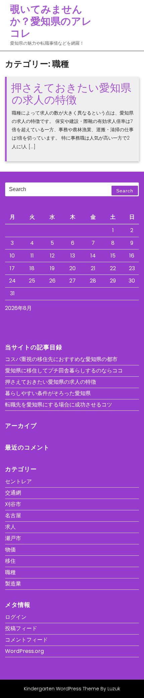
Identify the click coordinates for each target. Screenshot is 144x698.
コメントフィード (26, 640)
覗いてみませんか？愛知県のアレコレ (51, 21)
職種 (10, 572)
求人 (10, 527)
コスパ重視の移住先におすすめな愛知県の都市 (61, 359)
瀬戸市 (13, 538)
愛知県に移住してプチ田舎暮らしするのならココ (64, 370)
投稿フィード (21, 628)
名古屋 (13, 515)
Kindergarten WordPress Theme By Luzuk (72, 688)
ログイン (15, 617)
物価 (10, 549)
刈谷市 (13, 504)
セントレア (18, 481)
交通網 (13, 493)
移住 (10, 561)
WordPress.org (24, 651)
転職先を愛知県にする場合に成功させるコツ (58, 404)
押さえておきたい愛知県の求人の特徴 (71, 93)
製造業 (13, 583)
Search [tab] (124, 190)
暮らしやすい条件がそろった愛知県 (48, 393)
